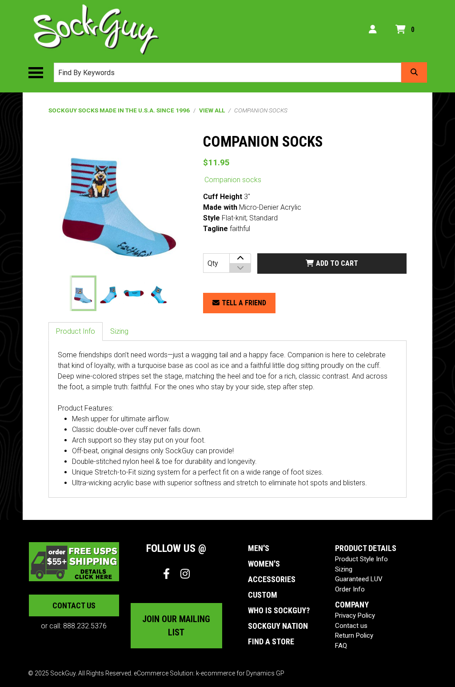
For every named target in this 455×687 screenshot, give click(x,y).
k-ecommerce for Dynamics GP (240, 673)
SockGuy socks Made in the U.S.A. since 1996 (119, 110)
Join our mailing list (176, 626)
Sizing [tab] (119, 331)
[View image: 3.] (133, 293)
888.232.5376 (85, 626)
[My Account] (373, 30)
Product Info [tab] (75, 331)
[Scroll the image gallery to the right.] (178, 293)
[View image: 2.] (108, 293)
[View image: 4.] (159, 293)
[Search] (414, 72)
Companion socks (232, 180)
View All (212, 110)
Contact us (74, 605)
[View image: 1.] (83, 293)
